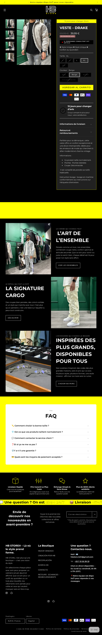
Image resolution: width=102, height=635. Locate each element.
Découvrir (13, 318)
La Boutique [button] (46, 545)
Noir (65, 75)
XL (84, 60)
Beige (74, 75)
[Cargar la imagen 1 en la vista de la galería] (10, 23)
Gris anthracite (70, 80)
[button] (4, 10)
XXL (65, 66)
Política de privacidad (71, 629)
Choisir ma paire (66, 384)
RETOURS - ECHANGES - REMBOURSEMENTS (48, 575)
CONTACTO (43, 570)
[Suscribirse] (94, 514)
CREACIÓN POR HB (46, 555)
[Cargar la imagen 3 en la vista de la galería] (10, 46)
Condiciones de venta (79, 631)
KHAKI (87, 75)
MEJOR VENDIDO (46, 551)
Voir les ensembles (68, 265)
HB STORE (26, 629)
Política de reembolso (53, 629)
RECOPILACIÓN (45, 560)
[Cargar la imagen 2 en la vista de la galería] (10, 35)
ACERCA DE (43, 565)
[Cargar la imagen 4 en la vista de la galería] (10, 57)
